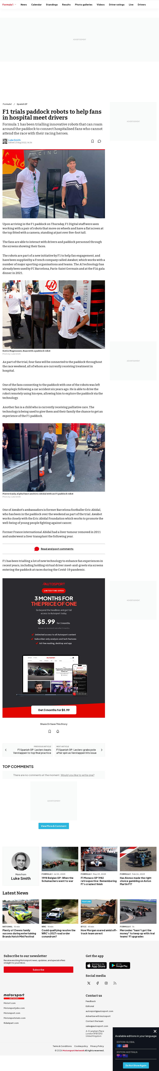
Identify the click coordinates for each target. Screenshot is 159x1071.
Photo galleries (83, 4)
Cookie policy (81, 1046)
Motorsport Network (73, 1050)
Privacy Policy (97, 1046)
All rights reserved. (94, 1050)
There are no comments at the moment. (53, 775)
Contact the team (94, 1021)
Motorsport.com (12, 1013)
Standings (52, 4)
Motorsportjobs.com (14, 1008)
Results (66, 4)
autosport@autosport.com (99, 1011)
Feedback (91, 1001)
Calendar (36, 4)
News (24, 4)
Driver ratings (117, 4)
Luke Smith (14, 140)
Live (131, 4)
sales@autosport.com (97, 1026)
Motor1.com (10, 1003)
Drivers (142, 4)
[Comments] (100, 141)
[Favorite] (92, 141)
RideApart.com (11, 1023)
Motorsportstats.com (14, 1018)
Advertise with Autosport (98, 1016)
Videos (101, 4)
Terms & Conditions (62, 1046)
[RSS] (115, 983)
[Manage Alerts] (58, 731)
